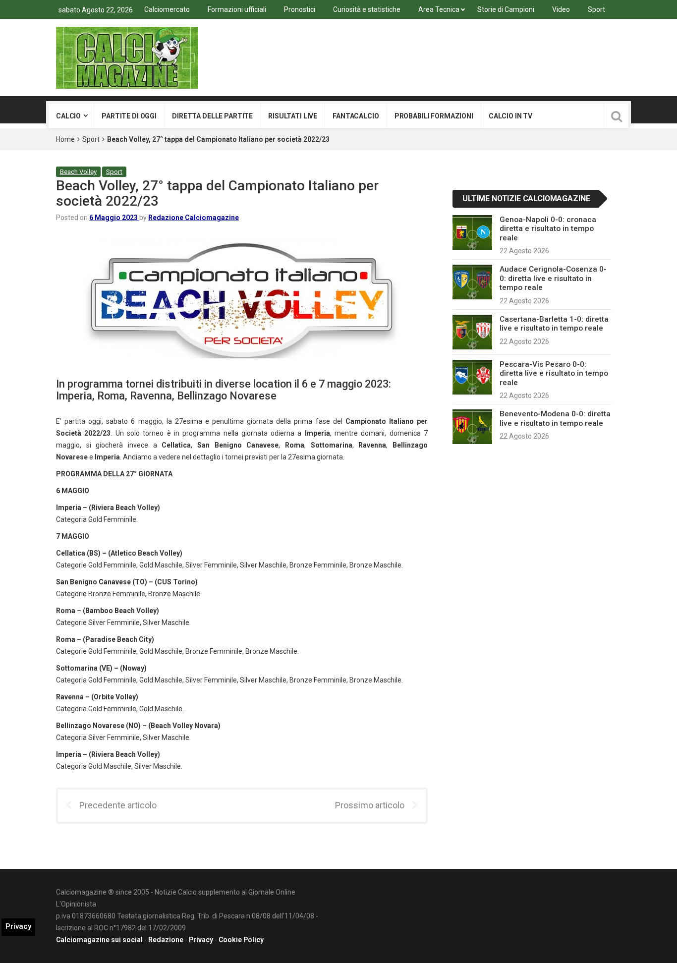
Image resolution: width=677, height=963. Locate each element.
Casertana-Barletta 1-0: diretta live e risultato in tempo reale (554, 324)
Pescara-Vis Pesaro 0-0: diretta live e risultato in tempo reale (554, 373)
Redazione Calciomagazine (193, 218)
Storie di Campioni (505, 9)
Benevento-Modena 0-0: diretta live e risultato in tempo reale (555, 418)
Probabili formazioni (434, 116)
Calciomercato (167, 9)
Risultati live (292, 116)
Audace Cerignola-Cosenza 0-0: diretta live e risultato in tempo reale (553, 278)
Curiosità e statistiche (366, 9)
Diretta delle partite (212, 116)
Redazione (165, 940)
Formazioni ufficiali (237, 9)
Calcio (68, 116)
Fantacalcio (356, 116)
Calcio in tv (510, 116)
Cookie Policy (241, 940)
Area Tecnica (438, 9)
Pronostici (299, 9)
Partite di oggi (129, 116)
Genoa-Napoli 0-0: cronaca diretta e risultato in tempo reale (548, 228)
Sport (596, 9)
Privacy (201, 940)
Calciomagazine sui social (99, 940)
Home (65, 139)
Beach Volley (78, 171)
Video (561, 9)
